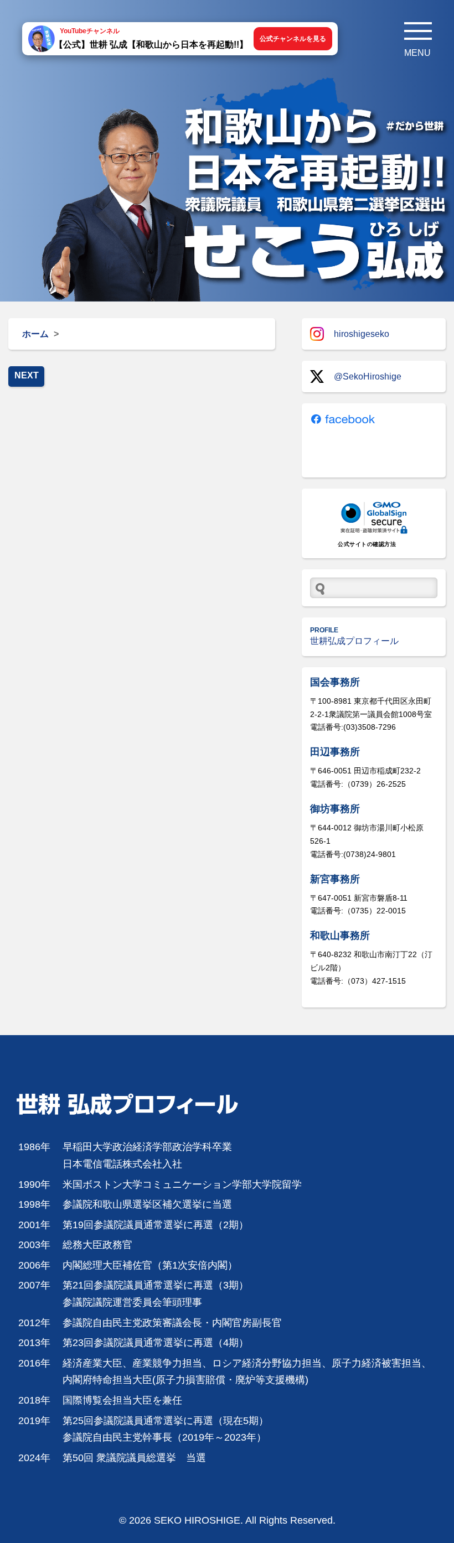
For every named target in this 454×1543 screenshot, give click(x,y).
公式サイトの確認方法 (367, 544)
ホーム (35, 334)
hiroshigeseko (361, 334)
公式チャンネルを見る (293, 39)
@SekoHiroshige (367, 376)
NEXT (26, 375)
